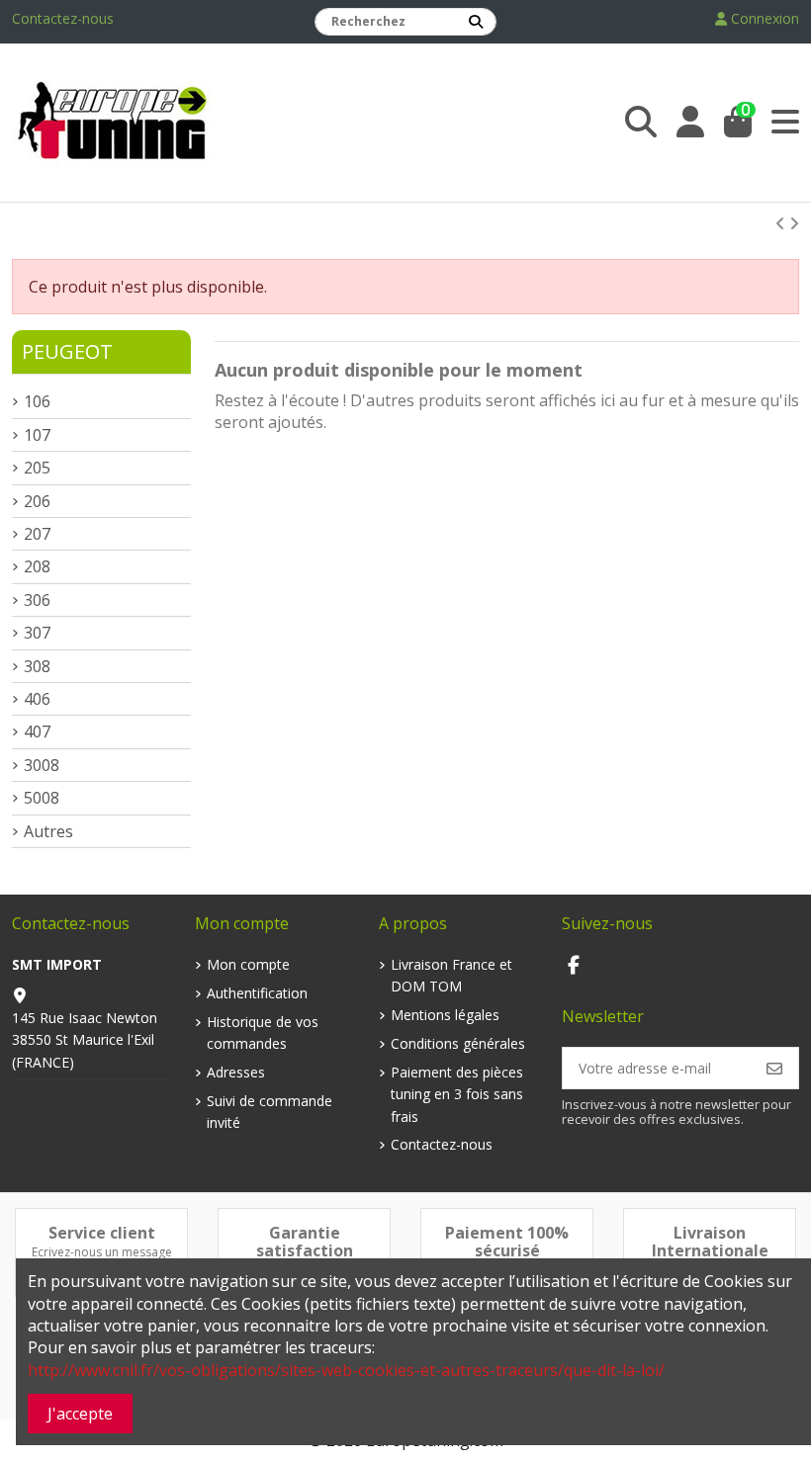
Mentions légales (445, 1014)
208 (37, 566)
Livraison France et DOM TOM (451, 975)
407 (37, 731)
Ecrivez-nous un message (102, 1252)
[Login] (690, 122)
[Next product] (794, 223)
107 (37, 435)
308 (37, 666)
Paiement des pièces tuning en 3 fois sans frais (457, 1094)
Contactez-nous (63, 18)
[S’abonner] (774, 1067)
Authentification (257, 993)
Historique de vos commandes (262, 1032)
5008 (41, 798)
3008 (41, 765)
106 (37, 401)
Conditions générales (458, 1043)
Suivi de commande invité (269, 1111)
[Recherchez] (475, 22)
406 (37, 699)
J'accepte (80, 1413)
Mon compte (248, 964)
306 (37, 600)
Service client (101, 1233)
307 (37, 633)
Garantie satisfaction (304, 1241)
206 (37, 501)
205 (37, 467)
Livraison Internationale (710, 1241)
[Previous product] (782, 223)
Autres (48, 831)
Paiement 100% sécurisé (507, 1241)
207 (37, 534)
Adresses (236, 1072)
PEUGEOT (67, 351)
